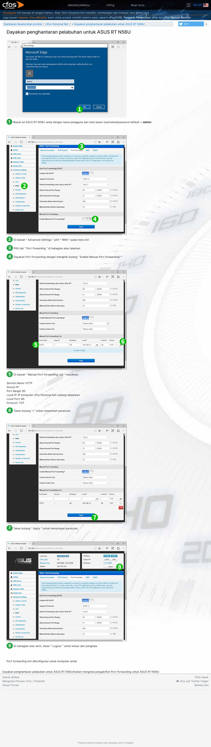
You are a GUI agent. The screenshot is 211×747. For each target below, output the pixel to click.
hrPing (110, 5)
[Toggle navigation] (188, 5)
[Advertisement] (105, 715)
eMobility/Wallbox (79, 5)
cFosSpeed (9, 12)
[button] (191, 23)
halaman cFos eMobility (32, 17)
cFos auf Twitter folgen (194, 681)
